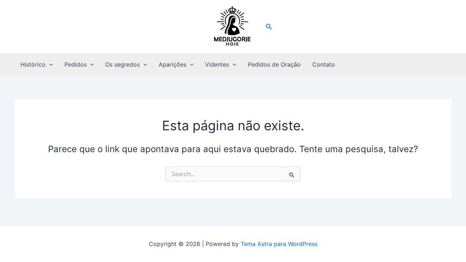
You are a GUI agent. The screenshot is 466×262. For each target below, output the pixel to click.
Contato (323, 64)
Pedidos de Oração (274, 64)
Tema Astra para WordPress (279, 243)
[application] (49, 64)
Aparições (172, 64)
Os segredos (122, 64)
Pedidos (75, 64)
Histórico (33, 64)
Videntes (217, 64)
